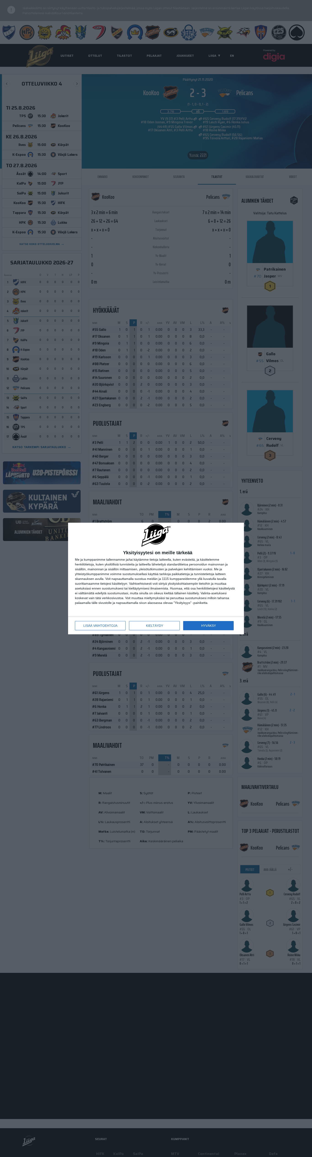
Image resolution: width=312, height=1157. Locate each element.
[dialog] (156, 578)
